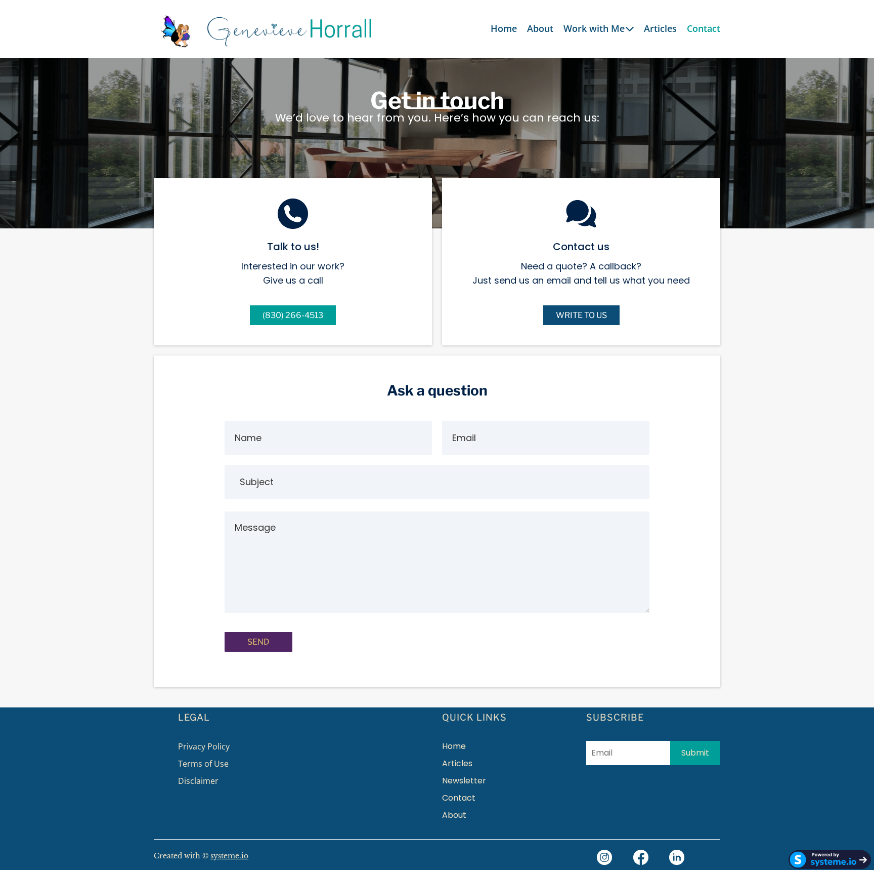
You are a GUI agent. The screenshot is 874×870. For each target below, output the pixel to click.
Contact (703, 28)
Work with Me (594, 28)
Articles (660, 28)
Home (504, 28)
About (540, 28)
